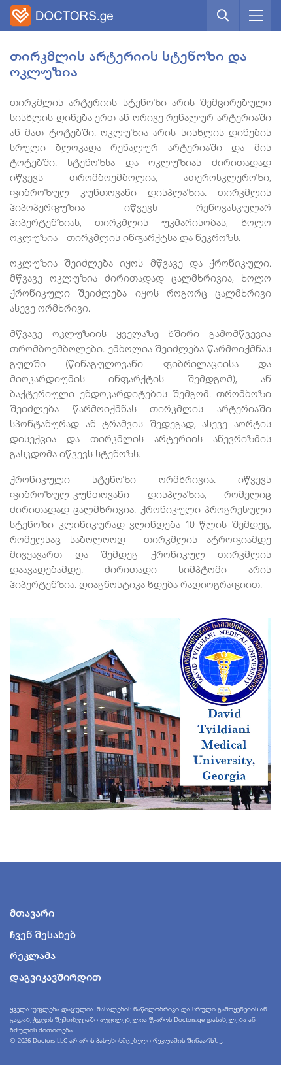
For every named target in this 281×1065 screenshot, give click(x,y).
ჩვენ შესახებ (43, 934)
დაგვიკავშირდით (55, 976)
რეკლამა (33, 955)
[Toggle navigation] (255, 15)
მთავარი (32, 912)
